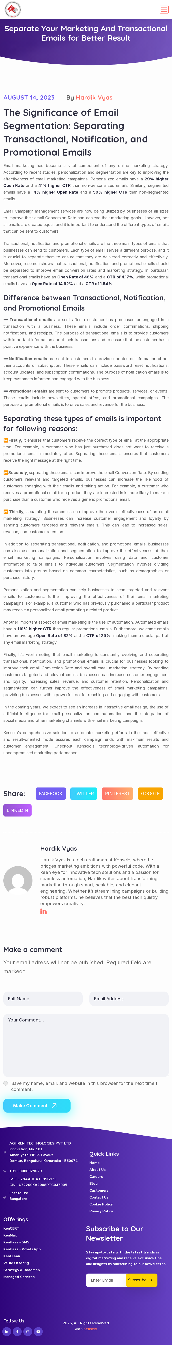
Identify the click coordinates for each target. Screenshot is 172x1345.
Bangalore (18, 1198)
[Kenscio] (12, 9)
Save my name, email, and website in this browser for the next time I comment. (84, 1086)
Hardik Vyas (94, 97)
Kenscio (90, 1329)
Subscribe (138, 1280)
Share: (14, 793)
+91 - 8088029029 (25, 1171)
